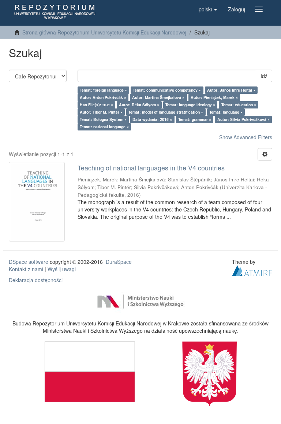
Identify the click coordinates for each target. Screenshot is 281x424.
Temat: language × (226, 112)
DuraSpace (119, 261)
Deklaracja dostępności (36, 280)
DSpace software (28, 261)
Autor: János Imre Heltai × (231, 90)
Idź (264, 76)
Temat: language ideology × (190, 104)
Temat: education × (238, 104)
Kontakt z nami (26, 269)
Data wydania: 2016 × (152, 119)
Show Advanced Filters (245, 137)
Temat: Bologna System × (103, 119)
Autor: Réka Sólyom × (139, 104)
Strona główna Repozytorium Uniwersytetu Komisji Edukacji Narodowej (104, 32)
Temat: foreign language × (103, 90)
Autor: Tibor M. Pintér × (101, 112)
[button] (207, 9)
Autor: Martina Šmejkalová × (158, 97)
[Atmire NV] (252, 270)
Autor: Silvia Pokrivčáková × (243, 119)
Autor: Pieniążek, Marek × (214, 97)
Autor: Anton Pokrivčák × (103, 97)
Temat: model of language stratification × (165, 112)
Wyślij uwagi (62, 269)
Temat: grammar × (194, 119)
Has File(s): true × (96, 104)
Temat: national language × (104, 126)
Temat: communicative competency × (167, 90)
